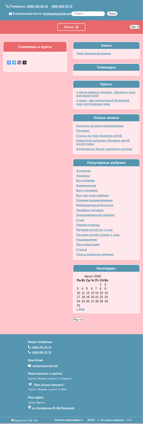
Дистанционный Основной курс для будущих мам (102, 102)
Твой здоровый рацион (93, 53)
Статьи (81, 249)
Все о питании (87, 190)
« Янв (80, 309)
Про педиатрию (88, 244)
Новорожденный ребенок (95, 215)
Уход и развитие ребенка (94, 254)
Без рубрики (85, 180)
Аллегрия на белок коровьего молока (104, 149)
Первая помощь (88, 225)
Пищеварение (86, 239)
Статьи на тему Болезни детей (99, 135)
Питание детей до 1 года (94, 229)
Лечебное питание (90, 210)
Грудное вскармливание (94, 200)
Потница (82, 130)
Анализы (83, 175)
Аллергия (83, 170)
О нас (80, 220)
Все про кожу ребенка (92, 195)
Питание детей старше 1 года (98, 234)
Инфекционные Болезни (94, 205)
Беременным (86, 185)
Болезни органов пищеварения (99, 125)
